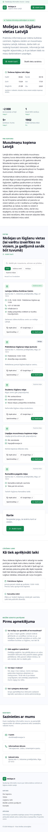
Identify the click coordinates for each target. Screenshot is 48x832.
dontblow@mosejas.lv (17, 737)
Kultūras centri (17, 269)
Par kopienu (7, 794)
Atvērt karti (39, 7)
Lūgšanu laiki (8, 800)
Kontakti (6, 806)
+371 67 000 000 (14, 305)
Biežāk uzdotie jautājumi (12, 803)
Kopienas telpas (11, 273)
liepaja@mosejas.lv (15, 443)
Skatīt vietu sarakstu (33, 61)
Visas (7, 269)
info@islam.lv (13, 309)
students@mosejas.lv (16, 400)
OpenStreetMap (11, 332)
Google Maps (27, 328)
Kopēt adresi (13, 328)
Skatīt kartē (38, 332)
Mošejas (28, 269)
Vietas (5, 797)
